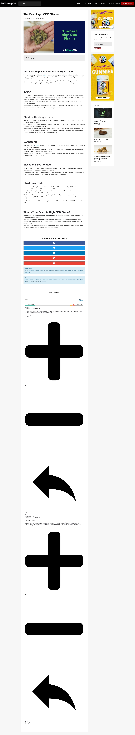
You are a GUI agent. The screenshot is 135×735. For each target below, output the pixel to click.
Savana (33, 520)
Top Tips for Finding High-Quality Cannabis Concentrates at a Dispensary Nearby (102, 158)
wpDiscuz (30, 723)
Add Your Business (127, 3)
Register (118, 3)
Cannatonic (36, 145)
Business (103, 3)
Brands (84, 3)
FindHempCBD (29, 516)
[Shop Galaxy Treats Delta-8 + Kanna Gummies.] (102, 19)
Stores (78, 3)
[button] (54, 243)
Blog (96, 3)
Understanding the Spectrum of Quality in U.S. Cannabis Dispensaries (101, 121)
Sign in (112, 3)
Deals (89, 3)
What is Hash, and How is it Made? (102, 139)
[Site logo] (9, 3)
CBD (45, 75)
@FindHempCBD (56, 524)
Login (81, 299)
